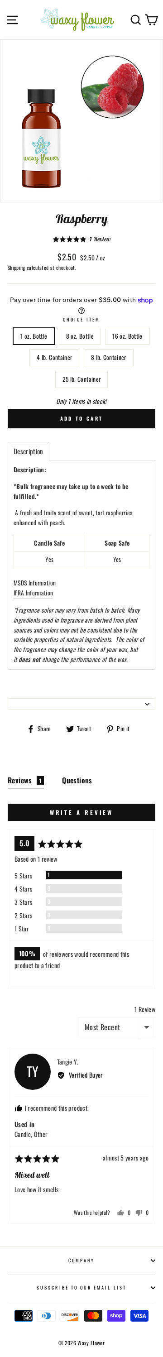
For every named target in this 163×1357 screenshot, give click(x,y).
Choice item (81, 319)
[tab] (28, 451)
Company (81, 1260)
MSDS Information (35, 582)
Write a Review (82, 812)
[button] (81, 239)
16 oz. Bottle (127, 335)
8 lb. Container (108, 357)
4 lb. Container (54, 357)
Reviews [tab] (24, 780)
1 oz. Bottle (33, 335)
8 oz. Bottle (80, 335)
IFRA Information (33, 592)
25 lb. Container (81, 379)
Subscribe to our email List (81, 1287)
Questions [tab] (77, 780)
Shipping (16, 267)
